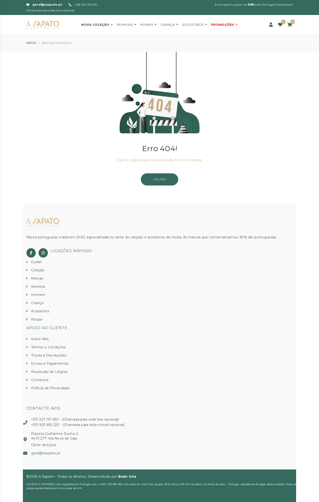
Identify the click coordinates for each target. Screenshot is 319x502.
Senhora (125, 24)
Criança (167, 24)
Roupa (36, 319)
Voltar (159, 179)
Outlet (36, 262)
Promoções (222, 24)
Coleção (38, 270)
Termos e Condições (48, 347)
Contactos (40, 380)
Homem (146, 24)
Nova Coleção (95, 24)
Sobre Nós (40, 339)
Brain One (127, 476)
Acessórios (193, 24)
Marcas (37, 278)
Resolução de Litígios (49, 372)
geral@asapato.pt (47, 4)
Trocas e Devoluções (48, 355)
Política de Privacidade (50, 388)
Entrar (271, 25)
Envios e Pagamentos (50, 363)
